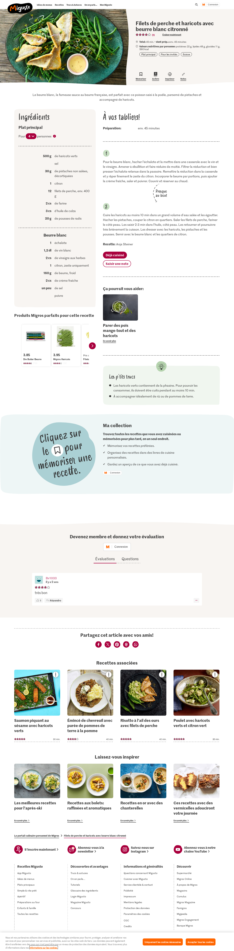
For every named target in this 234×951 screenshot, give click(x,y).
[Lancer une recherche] (196, 4)
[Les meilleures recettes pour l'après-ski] (37, 793)
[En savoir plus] (120, 333)
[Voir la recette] (37, 706)
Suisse (186, 54)
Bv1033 (51, 578)
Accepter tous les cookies (200, 942)
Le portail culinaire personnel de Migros (36, 835)
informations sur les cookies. (44, 947)
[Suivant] (92, 345)
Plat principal (148, 54)
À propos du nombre (54, 136)
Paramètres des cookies (137, 913)
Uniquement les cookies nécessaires (163, 942)
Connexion (213, 4)
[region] (117, 941)
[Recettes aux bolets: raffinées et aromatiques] (90, 793)
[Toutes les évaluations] (143, 34)
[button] (39, 580)
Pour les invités (169, 54)
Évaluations (105, 558)
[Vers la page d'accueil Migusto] (20, 5)
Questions (130, 558)
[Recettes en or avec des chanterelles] (143, 793)
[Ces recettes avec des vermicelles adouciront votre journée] (196, 793)
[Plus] (196, 600)
